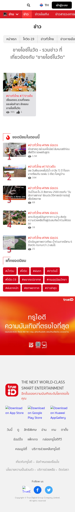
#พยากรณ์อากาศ (31, 280)
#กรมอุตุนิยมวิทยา (56, 280)
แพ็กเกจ (33, 439)
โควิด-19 (28, 39)
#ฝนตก (37, 271)
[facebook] (38, 490)
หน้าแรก (11, 39)
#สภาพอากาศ (31, 288)
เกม (53, 429)
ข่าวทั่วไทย (47, 39)
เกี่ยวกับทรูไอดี (24, 462)
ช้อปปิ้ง (18, 439)
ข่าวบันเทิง (42, 14)
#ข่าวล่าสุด (50, 288)
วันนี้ (9, 429)
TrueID (11, 5)
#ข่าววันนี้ (52, 271)
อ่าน (11, 14)
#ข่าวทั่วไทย (13, 96)
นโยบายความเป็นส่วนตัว (20, 470)
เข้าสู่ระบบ (62, 5)
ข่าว (26, 14)
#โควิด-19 (10, 280)
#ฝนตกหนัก (11, 288)
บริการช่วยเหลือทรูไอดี (46, 449)
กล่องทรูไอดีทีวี (52, 439)
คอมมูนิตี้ (21, 449)
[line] (26, 490)
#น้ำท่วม (9, 271)
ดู (18, 429)
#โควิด (23, 271)
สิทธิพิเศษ (30, 429)
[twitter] (49, 490)
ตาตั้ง (64, 429)
